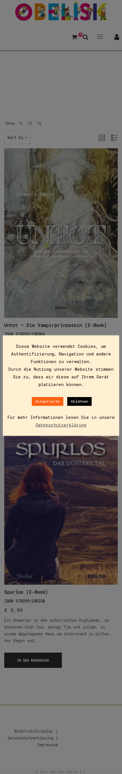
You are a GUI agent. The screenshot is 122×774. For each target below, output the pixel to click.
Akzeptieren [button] (47, 401)
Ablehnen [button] (79, 401)
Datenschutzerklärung (61, 425)
